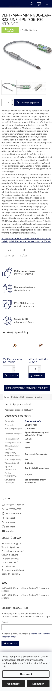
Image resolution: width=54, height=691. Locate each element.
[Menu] (47, 4)
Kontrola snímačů (10, 562)
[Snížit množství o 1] (12, 104)
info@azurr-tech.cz (15, 504)
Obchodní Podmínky (11, 573)
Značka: (29, 30)
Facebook (10, 517)
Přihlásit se (10, 643)
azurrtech (10, 522)
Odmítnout (13, 683)
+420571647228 (13, 509)
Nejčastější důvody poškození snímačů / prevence (25, 588)
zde (4, 666)
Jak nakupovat (8, 566)
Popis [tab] (6, 397)
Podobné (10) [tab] (17, 397)
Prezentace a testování (12, 551)
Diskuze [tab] (29, 397)
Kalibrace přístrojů (10, 558)
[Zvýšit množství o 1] (12, 101)
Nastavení (26, 674)
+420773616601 (13, 513)
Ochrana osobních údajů (13, 570)
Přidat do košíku (28, 102)
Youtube (10, 531)
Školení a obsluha (10, 554)
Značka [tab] (38, 397)
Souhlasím (38, 683)
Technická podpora (10, 547)
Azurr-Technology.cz (11, 543)
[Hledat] (31, 4)
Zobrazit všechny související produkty (27, 388)
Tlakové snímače (33, 421)
